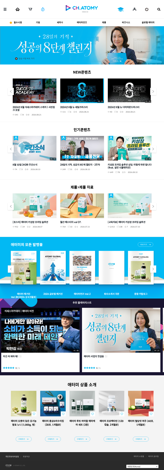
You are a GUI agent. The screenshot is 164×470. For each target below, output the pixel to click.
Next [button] (153, 91)
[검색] (158, 9)
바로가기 (143, 244)
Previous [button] (11, 91)
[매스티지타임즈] (42, 9)
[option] (82, 45)
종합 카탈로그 (140, 293)
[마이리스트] (134, 9)
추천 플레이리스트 (82, 302)
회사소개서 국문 (111, 293)
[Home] (17, 9)
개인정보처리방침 (12, 456)
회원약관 (26, 456)
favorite (33, 413)
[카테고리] (5, 9)
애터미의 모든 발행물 (27, 244)
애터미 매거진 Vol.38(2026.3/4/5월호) (23, 295)
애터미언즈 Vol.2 (82, 293)
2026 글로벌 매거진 (53, 293)
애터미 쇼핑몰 (139, 456)
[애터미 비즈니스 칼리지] (120, 9)
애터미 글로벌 (153, 456)
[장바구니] (30, 9)
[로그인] (146, 9)
